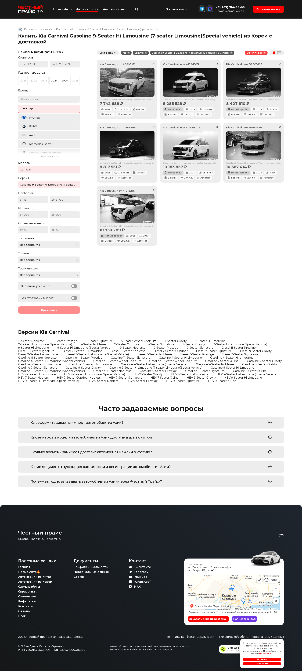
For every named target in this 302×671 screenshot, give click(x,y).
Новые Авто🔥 (29, 572)
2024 (54, 80)
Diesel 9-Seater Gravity (256, 351)
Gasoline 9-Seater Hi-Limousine (232, 367)
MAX (137, 586)
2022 (33, 80)
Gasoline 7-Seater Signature (37, 367)
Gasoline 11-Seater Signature (130, 357)
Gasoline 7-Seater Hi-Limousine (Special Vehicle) (154, 364)
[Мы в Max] (209, 8)
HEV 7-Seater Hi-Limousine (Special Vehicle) (247, 374)
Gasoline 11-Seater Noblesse (37, 357)
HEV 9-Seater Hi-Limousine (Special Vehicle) (48, 381)
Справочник (27, 591)
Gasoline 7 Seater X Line (222, 361)
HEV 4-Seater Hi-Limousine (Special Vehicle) (94, 374)
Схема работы (29, 586)
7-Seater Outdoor (126, 344)
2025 (65, 80)
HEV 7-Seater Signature (125, 377)
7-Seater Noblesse (93, 344)
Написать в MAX (244, 619)
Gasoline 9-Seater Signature (205, 371)
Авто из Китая (114, 9)
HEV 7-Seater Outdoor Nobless (78, 377)
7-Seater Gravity (175, 341)
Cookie (79, 576)
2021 (23, 80)
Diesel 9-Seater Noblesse (154, 354)
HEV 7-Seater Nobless (33, 377)
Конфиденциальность (91, 567)
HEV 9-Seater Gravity (201, 377)
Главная (24, 567)
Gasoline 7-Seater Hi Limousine (39, 364)
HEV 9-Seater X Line (222, 381)
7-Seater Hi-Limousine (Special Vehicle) (45, 344)
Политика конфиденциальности (190, 636)
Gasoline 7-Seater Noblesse (215, 364)
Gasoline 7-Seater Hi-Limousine (91, 364)
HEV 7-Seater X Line (164, 377)
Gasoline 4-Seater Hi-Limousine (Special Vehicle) (51, 361)
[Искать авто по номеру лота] (136, 9)
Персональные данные (91, 572)
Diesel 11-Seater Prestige (239, 347)
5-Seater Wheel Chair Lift (138, 341)
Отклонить (262, 663)
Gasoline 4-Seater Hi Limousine (180, 357)
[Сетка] (274, 52)
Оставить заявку (268, 9)
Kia (58, 29)
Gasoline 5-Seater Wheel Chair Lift (117, 361)
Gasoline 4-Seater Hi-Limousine (232, 357)
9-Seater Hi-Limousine (33, 347)
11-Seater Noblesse (31, 341)
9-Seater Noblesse (132, 347)
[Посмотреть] (270, 422)
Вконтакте (142, 567)
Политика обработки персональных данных (251, 636)
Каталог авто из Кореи (38, 29)
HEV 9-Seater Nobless (103, 381)
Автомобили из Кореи (35, 581)
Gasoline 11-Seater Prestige (83, 357)
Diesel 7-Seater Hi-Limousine (82, 351)
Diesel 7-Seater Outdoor (171, 351)
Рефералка (27, 601)
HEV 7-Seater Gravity (148, 374)
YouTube (140, 576)
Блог (22, 616)
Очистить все (254, 53)
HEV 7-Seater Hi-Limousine (189, 374)
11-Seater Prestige (64, 341)
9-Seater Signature (200, 347)
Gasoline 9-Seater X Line (250, 371)
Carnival (68, 29)
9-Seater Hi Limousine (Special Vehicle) (240, 344)
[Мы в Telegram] (202, 8)
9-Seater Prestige (166, 347)
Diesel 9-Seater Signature (240, 354)
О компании (27, 596)
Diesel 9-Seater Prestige (197, 354)
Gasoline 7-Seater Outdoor (261, 364)
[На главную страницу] (30, 9)
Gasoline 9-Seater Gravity (83, 367)
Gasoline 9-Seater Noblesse (112, 371)
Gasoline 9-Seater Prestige (158, 371)
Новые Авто (62, 9)
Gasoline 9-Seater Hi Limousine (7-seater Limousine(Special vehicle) (190, 53)
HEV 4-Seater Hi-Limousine (37, 374)
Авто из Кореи (87, 9)
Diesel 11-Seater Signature (36, 351)
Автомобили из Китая (35, 576)
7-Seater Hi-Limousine (210, 341)
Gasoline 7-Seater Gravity (264, 361)
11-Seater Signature (99, 341)
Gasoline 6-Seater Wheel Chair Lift (173, 361)
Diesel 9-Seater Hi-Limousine (38, 354)
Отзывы (24, 611)
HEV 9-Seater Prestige (142, 381)
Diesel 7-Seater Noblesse (128, 351)
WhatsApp (142, 581)
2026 (75, 80)
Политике (265, 653)
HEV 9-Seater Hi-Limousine (243, 377)
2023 (44, 80)
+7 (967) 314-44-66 (230, 7)
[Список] (279, 53)
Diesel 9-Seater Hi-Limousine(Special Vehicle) (97, 354)
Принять (262, 659)
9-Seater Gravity (194, 344)
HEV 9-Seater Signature (183, 381)
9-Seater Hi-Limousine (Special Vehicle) (84, 347)
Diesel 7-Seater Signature (214, 351)
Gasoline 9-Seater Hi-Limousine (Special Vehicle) (51, 371)
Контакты (25, 606)
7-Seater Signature (161, 344)
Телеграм (141, 572)
